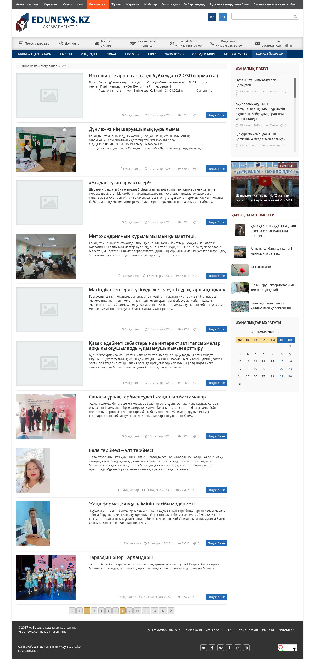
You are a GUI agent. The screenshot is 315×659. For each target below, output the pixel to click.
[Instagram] (246, 647)
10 (137, 611)
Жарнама (132, 4)
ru (223, 17)
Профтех (132, 54)
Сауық (67, 4)
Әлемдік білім (204, 54)
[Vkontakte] (221, 647)
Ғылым (66, 54)
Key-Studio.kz (70, 646)
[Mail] (238, 647)
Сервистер (51, 4)
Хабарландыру (194, 4)
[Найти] (295, 16)
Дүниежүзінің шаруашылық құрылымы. (135, 129)
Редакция (286, 630)
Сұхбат (111, 54)
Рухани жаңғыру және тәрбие (275, 4)
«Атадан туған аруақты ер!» (120, 183)
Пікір (152, 54)
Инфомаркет (98, 4)
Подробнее (216, 115)
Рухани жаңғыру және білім (229, 4)
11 (145, 611)
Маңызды (89, 54)
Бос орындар (171, 4)
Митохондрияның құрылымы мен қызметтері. (142, 236)
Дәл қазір (214, 630)
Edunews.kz (47, 20)
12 (154, 611)
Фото (80, 4)
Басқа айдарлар (269, 54)
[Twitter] (203, 647)
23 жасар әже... (262, 267)
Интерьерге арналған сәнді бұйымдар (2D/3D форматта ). (154, 76)
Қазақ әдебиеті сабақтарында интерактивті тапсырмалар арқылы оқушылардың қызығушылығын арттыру (154, 345)
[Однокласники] (229, 647)
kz (212, 17)
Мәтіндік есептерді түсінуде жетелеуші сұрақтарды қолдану (157, 290)
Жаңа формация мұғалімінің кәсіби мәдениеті (142, 504)
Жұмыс (116, 4)
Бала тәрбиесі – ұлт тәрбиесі (121, 450)
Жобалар (150, 4)
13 (163, 611)
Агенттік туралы (27, 4)
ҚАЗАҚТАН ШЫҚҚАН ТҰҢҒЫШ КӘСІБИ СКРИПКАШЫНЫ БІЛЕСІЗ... (273, 231)
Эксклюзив (174, 54)
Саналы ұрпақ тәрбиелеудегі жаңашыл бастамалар (147, 397)
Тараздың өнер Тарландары (121, 557)
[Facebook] (212, 647)
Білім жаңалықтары (35, 54)
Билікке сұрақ (236, 54)
